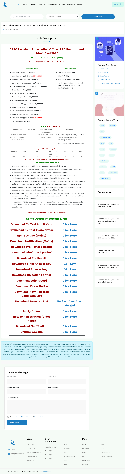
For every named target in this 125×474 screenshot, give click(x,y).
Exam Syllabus (105, 80)
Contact (117, 4)
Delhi (13, 450)
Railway (103, 167)
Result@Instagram (52, 455)
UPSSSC (112, 125)
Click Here (69, 326)
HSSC (113, 167)
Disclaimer (31, 460)
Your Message (12, 397)
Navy (102, 155)
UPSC (102, 149)
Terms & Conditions (23, 417)
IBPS (102, 143)
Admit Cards (104, 72)
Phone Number (13, 387)
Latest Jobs (25, 4)
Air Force (113, 149)
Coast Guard (113, 173)
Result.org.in (45, 471)
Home (16, 4)
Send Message (16, 422)
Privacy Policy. (39, 417)
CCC (102, 131)
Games (79, 4)
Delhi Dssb (104, 161)
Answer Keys (104, 83)
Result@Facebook (51, 451)
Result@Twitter (51, 447)
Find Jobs (98, 16)
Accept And (27, 417)
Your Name (11, 377)
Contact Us (31, 448)
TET (102, 173)
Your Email (52, 377)
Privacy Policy (32, 456)
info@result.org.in (17, 454)
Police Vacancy (105, 178)
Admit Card (42, 4)
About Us (30, 444)
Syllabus (62, 4)
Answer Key (52, 4)
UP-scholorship (105, 137)
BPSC (102, 125)
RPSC (111, 155)
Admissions (71, 4)
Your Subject (53, 387)
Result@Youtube (51, 459)
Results (34, 4)
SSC (111, 143)
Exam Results (104, 76)
